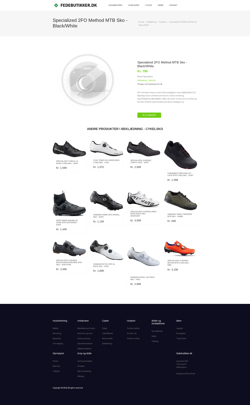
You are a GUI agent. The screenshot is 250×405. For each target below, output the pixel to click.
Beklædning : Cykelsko (146, 80)
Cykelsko (163, 22)
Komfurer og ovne (84, 333)
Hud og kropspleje (84, 361)
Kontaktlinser (157, 331)
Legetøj (179, 328)
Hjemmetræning (84, 371)
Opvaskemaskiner (85, 343)
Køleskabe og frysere (86, 328)
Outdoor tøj (131, 333)
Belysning (57, 338)
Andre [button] (161, 5)
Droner (55, 361)
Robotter (56, 366)
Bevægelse (181, 333)
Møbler (55, 328)
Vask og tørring (83, 338)
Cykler (148, 5)
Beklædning (151, 22)
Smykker (81, 366)
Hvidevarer (133, 5)
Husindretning (115, 5)
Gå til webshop (149, 115)
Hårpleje (80, 376)
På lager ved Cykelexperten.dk (149, 84)
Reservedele (107, 338)
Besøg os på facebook (185, 374)
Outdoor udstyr (133, 328)
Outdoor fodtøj (133, 338)
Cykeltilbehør (107, 333)
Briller (154, 336)
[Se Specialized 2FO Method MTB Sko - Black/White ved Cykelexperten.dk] (88, 80)
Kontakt (173, 5)
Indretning (57, 333)
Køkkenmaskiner (84, 349)
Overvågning (58, 343)
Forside (141, 22)
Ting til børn (181, 338)
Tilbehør (155, 341)
